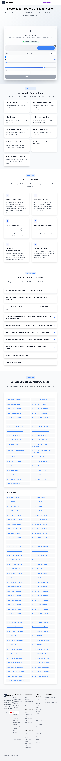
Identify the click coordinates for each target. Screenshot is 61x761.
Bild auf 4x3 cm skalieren (39, 466)
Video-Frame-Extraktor (38, 741)
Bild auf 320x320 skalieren (14, 551)
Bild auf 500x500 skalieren (40, 582)
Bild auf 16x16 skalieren (13, 502)
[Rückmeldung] (54, 2)
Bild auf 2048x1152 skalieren (15, 435)
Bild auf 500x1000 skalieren (15, 609)
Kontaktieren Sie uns (50, 697)
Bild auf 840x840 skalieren (40, 618)
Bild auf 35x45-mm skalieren (15, 457)
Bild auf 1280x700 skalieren (15, 631)
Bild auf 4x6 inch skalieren (39, 461)
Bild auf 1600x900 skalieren (15, 645)
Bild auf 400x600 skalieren (40, 578)
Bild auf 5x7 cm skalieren (39, 479)
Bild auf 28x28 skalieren (39, 502)
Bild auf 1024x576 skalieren (40, 417)
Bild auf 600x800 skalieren (40, 600)
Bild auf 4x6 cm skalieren (14, 475)
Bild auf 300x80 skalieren (39, 404)
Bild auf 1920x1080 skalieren (40, 431)
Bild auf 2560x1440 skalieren (15, 440)
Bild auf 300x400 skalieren (40, 551)
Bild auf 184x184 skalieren (39, 533)
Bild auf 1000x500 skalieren (40, 604)
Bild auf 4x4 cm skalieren (14, 470)
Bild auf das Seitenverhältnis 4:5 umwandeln (41, 445)
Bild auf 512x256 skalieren (39, 555)
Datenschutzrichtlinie (50, 700)
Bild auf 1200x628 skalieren (40, 622)
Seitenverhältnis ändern (13, 444)
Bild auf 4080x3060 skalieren (40, 676)
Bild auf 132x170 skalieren (14, 524)
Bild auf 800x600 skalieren (14, 600)
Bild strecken (39, 726)
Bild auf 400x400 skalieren (40, 560)
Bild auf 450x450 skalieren (14, 569)
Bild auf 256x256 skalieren (14, 404)
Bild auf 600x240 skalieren (14, 560)
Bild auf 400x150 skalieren (39, 537)
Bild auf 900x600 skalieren (14, 613)
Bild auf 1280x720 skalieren (40, 422)
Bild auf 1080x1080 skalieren (40, 640)
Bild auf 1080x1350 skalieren (15, 649)
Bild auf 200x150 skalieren (14, 533)
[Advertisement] (30, 20)
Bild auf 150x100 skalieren (14, 519)
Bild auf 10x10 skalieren (39, 497)
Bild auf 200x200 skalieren (14, 537)
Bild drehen (39, 724)
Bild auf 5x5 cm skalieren (14, 479)
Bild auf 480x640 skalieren (40, 408)
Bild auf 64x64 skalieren (14, 399)
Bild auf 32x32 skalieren (13, 506)
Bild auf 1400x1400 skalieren (15, 426)
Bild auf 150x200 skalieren (39, 528)
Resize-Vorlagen (17, 739)
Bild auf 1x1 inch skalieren (39, 457)
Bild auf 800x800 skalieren (14, 618)
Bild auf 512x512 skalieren (14, 413)
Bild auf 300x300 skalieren (14, 408)
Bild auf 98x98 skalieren (39, 510)
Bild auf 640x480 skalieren (40, 591)
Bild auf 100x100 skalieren (14, 515)
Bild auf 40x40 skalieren (39, 506)
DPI (32, 70)
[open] (58, 2)
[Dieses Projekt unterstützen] (4, 712)
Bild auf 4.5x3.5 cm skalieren (40, 475)
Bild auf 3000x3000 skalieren (40, 440)
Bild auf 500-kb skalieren (14, 483)
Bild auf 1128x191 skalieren (39, 569)
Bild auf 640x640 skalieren (40, 595)
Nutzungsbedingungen (51, 702)
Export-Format (8, 70)
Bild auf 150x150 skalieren (39, 524)
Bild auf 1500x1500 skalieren (40, 658)
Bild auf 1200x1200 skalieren (40, 645)
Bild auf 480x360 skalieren (40, 564)
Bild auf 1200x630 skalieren (15, 627)
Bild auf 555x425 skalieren (14, 578)
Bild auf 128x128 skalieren (39, 399)
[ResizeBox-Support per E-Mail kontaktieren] (7, 712)
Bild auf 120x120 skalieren (39, 515)
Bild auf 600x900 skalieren (40, 609)
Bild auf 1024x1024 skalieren (15, 422)
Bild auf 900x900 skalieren (40, 627)
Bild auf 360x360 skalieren (14, 555)
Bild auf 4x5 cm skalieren (39, 470)
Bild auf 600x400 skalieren (14, 582)
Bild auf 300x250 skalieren (14, 546)
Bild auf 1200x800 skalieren (15, 636)
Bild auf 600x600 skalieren (14, 417)
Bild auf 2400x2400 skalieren (40, 671)
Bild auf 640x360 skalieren (40, 413)
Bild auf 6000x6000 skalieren (15, 680)
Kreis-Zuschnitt (29, 701)
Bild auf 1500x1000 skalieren (40, 426)
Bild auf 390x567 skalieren (14, 573)
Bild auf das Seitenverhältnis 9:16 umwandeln (16, 451)
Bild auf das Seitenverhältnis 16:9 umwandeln (41, 451)
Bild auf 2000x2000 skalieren (40, 667)
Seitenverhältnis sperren (13, 56)
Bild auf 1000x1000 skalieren (40, 636)
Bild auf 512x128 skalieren (39, 542)
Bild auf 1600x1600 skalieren (15, 431)
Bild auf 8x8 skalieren (13, 497)
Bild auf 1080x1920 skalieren (15, 658)
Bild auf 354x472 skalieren (14, 564)
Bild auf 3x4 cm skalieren (14, 466)
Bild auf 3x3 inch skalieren (14, 461)
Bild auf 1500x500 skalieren (15, 622)
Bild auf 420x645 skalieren (40, 586)
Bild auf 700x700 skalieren (14, 604)
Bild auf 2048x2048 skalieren (40, 435)
